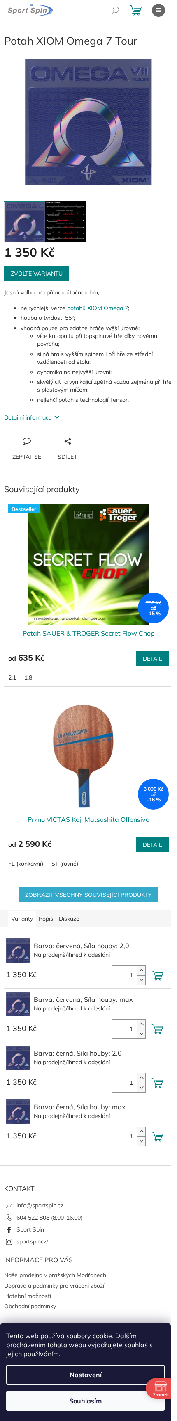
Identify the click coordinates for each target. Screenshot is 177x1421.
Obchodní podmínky (30, 1306)
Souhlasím (85, 1401)
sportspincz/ (32, 1241)
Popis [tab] (46, 918)
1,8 (28, 677)
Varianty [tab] (22, 918)
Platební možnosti (27, 1296)
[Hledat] (115, 10)
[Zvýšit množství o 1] (141, 970)
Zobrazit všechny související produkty (88, 895)
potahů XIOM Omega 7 (97, 308)
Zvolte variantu (37, 273)
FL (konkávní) (25, 863)
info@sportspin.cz (39, 1205)
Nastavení (86, 1375)
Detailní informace (28, 417)
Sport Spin (30, 1229)
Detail (152, 658)
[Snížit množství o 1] (141, 980)
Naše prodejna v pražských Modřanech (55, 1275)
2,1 (12, 677)
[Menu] (158, 10)
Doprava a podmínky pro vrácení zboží (54, 1285)
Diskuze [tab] (69, 918)
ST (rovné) (64, 863)
